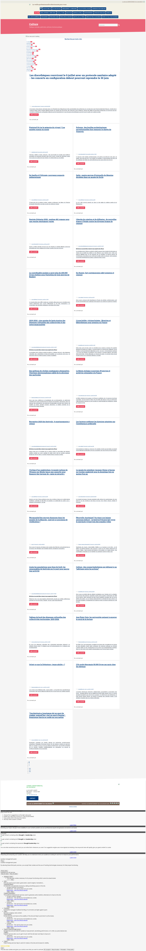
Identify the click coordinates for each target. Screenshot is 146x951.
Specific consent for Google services (12, 929)
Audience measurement (9, 893)
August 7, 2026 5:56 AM (51, 446)
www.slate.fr (81, 297)
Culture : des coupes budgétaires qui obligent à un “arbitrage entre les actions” (96, 568)
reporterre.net (34, 152)
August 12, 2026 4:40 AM (89, 297)
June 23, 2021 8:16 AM (45, 106)
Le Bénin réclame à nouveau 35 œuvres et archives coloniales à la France (93, 372)
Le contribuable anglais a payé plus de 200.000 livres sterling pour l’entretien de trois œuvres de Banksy (49, 275)
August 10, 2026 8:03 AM (89, 345)
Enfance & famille (78, 12)
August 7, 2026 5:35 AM (43, 496)
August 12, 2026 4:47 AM (43, 299)
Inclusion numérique (34, 16)
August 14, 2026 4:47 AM (44, 244)
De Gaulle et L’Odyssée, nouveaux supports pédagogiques (46, 176)
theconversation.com (36, 397)
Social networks (7, 914)
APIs (5, 881)
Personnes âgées (54, 16)
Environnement (88, 12)
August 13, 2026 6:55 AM (98, 246)
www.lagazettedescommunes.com (85, 246)
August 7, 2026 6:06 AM (92, 395)
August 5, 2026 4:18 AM (95, 544)
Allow (8, 879)
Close (2, 861)
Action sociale (57, 8)
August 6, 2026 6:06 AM (91, 496)
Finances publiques (99, 12)
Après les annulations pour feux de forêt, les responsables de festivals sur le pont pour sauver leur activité (49, 569)
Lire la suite (34, 114)
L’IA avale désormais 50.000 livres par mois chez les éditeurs (96, 665)
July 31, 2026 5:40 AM (45, 687)
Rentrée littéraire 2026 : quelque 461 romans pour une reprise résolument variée (49, 220)
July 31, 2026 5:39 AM (89, 689)
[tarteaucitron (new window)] (5, 946)
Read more (10, 890)
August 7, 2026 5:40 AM (89, 446)
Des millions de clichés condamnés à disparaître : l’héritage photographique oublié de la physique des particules (49, 373)
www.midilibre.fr (35, 739)
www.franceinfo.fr (82, 154)
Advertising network (8, 884)
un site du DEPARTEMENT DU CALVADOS (132, 1)
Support (6, 932)
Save (2, 948)
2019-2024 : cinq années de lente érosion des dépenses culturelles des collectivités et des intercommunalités (47, 322)
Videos (5, 941)
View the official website (20, 890)
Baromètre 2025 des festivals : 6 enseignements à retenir (49, 422)
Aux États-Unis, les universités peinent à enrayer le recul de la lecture (96, 618)
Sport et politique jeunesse (110, 16)
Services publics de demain (93, 16)
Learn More (73, 825)
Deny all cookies (13, 873)
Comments (6, 908)
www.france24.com (82, 395)
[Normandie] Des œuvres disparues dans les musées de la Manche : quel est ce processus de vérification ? (48, 520)
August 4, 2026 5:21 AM (92, 641)
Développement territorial (48, 12)
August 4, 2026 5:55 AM (89, 591)
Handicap (108, 12)
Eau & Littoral (61, 12)
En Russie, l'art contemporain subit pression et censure (95, 274)
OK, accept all (47, 949)
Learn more (73, 830)
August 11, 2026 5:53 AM (51, 347)
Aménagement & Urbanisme (69, 8)
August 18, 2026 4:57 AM (91, 154)
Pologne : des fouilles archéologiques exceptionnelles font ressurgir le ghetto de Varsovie (93, 129)
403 (30, 769)
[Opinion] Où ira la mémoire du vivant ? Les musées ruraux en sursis (47, 128)
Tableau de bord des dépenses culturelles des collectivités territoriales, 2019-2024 (47, 618)
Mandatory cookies (8, 876)
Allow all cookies (5, 873)
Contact (32, 798)
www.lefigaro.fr (35, 199)
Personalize (63, 949)
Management (44, 16)
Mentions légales (73, 806)
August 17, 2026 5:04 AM (43, 199)
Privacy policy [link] (4, 870)
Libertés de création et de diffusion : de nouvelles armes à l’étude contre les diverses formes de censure (96, 221)
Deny (12, 879)
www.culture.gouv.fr (36, 106)
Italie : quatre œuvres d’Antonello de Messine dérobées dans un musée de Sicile (94, 176)
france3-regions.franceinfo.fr (84, 544)
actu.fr (33, 544)
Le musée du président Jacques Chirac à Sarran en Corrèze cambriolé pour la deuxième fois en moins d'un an (95, 472)
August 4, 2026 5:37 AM (45, 641)
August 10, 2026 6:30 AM (45, 397)
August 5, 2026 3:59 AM (51, 593)
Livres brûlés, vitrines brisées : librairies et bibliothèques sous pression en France (93, 321)
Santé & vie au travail (79, 16)
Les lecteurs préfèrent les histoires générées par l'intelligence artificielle (95, 422)
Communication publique (99, 8)
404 (30, 771)
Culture (37, 12)
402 (30, 768)
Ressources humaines (66, 16)
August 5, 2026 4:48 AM (39, 544)
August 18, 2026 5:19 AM (42, 152)
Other (5, 911)
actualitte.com (81, 345)
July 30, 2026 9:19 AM (43, 739)
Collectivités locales (84, 8)
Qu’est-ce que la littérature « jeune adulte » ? (47, 664)
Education (69, 12)
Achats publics (47, 8)
